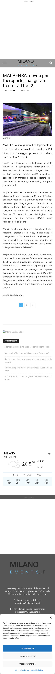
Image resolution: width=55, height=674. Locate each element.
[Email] (31, 97)
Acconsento (27, 648)
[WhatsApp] (18, 97)
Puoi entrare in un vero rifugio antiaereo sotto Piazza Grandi (28, 378)
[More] (38, 97)
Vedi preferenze (27, 663)
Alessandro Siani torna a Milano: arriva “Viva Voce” (27, 353)
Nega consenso (27, 656)
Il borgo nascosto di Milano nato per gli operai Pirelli (27, 347)
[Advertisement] (27, 30)
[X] (12, 97)
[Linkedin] (25, 97)
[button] (50, 617)
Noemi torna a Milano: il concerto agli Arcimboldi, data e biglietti (28, 360)
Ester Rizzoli (10, 90)
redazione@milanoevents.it (27, 603)
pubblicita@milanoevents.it (27, 612)
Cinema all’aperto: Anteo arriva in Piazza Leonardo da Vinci (28, 369)
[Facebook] (5, 97)
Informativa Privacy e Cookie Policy (29, 670)
